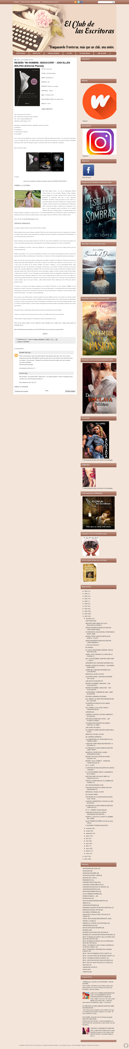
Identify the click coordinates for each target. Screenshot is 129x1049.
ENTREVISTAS (87, 898)
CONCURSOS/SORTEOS (90, 889)
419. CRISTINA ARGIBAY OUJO (95, 785)
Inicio (46, 390)
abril (87, 846)
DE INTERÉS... (90, 647)
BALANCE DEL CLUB (89, 878)
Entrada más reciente (21, 391)
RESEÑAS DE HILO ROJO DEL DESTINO (94, 932)
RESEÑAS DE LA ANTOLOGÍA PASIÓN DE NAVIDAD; (98, 934)
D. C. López (28, 339)
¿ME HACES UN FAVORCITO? (94, 681)
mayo (87, 843)
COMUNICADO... (90, 712)
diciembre (89, 618)
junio (87, 841)
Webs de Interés (102, 53)
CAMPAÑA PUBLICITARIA (90, 882)
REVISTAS (86, 965)
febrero (88, 851)
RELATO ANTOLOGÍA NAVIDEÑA (92, 927)
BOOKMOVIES (87, 880)
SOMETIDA (86, 972)
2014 (86, 613)
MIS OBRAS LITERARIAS (90, 912)
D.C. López (69, 53)
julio (87, 838)
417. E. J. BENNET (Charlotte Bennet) (96, 810)
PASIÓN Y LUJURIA (88, 921)
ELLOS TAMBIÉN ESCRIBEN (91, 894)
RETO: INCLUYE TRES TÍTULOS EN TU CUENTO (97, 962)
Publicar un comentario (21, 386)
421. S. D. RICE (90, 765)
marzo (88, 848)
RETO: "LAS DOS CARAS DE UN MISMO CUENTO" (97, 956)
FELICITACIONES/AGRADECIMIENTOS (94, 900)
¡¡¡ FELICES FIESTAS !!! (92, 645)
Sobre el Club (36, 53)
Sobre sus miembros (53, 53)
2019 (86, 601)
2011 (86, 859)
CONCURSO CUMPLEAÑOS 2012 (92, 884)
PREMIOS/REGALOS (89, 925)
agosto (88, 836)
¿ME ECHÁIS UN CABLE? (93, 727)
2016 (86, 608)
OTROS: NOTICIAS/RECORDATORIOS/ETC (95, 918)
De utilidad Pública (85, 53)
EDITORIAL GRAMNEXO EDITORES (96, 696)
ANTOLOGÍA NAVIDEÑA (89, 873)
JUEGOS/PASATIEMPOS (90, 905)
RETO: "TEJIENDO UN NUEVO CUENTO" (94, 958)
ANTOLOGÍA (86, 871)
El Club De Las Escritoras (35, 1045)
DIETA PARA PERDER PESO (91, 891)
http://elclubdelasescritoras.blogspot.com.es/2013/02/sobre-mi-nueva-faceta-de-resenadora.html (38, 329)
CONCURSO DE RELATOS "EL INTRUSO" (95, 887)
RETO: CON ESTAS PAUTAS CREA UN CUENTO (96, 960)
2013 (86, 616)
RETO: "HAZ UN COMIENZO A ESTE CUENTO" (96, 953)
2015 (86, 611)
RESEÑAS (26, 341)
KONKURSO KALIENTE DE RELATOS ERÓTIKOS (97, 907)
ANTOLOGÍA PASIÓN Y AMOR (91, 875)
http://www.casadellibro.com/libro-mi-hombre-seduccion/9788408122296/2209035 (45, 181)
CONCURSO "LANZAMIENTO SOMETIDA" (102, 1028)
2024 (86, 593)
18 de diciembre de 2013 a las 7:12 (27, 368)
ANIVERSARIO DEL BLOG (90, 868)
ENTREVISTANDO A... (89, 896)
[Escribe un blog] (52, 340)
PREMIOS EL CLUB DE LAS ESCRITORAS (95, 923)
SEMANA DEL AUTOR (89, 967)
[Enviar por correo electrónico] (50, 340)
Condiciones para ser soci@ (50, 2)
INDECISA (86, 903)
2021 (86, 598)
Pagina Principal (20, 53)
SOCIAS (85, 969)
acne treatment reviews (65, 1045)
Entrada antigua (70, 391)
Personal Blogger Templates (79, 1045)
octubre (88, 831)
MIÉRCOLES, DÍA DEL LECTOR (95, 674)
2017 (86, 606)
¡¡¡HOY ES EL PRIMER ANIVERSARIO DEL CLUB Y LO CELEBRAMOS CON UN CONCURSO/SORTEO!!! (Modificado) (102, 994)
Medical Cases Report (93, 1045)
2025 (86, 591)
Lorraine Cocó (23, 352)
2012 (86, 856)
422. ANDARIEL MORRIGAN (93, 737)
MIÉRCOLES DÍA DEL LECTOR (91, 910)
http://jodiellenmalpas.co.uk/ (30, 219)
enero (87, 853)
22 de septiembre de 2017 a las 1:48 (27, 382)
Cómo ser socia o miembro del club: (30, 2)
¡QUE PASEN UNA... (91, 621)
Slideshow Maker (53, 1045)
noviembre (89, 828)
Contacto (16, 2)
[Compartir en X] (54, 340)
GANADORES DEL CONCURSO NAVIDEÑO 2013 (99, 663)
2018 (86, 603)
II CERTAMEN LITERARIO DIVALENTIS (97, 825)
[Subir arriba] (126, 1046)
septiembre (89, 833)
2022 (86, 596)
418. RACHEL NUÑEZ (92, 794)
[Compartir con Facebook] (57, 340)
